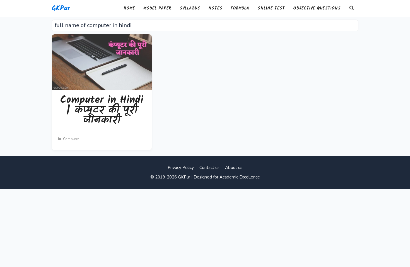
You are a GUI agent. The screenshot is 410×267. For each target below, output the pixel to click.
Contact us (209, 167)
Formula (240, 8)
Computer (71, 139)
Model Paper (157, 8)
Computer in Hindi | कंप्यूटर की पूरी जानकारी (101, 110)
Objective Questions (317, 8)
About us (233, 167)
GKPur (61, 8)
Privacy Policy (181, 167)
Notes (215, 8)
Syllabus (190, 8)
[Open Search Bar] (351, 8)
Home (129, 8)
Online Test (271, 8)
